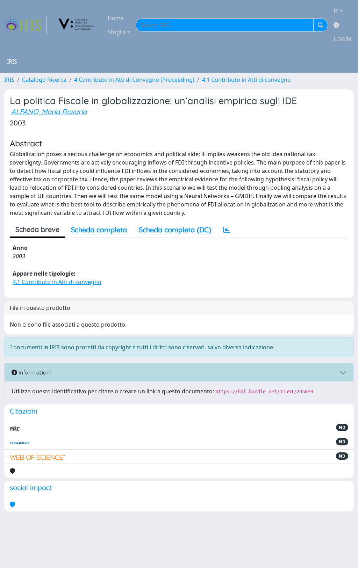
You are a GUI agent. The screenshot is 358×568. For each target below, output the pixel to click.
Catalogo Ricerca (44, 79)
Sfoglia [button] (117, 32)
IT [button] (336, 11)
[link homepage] (25, 25)
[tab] (226, 230)
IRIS (9, 79)
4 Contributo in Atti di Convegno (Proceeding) (134, 79)
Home (116, 18)
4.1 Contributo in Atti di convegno (246, 79)
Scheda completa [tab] (99, 229)
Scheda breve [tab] (37, 229)
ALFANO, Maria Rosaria (49, 111)
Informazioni (34, 372)
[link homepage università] (75, 25)
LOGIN (342, 39)
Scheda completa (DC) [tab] (175, 229)
